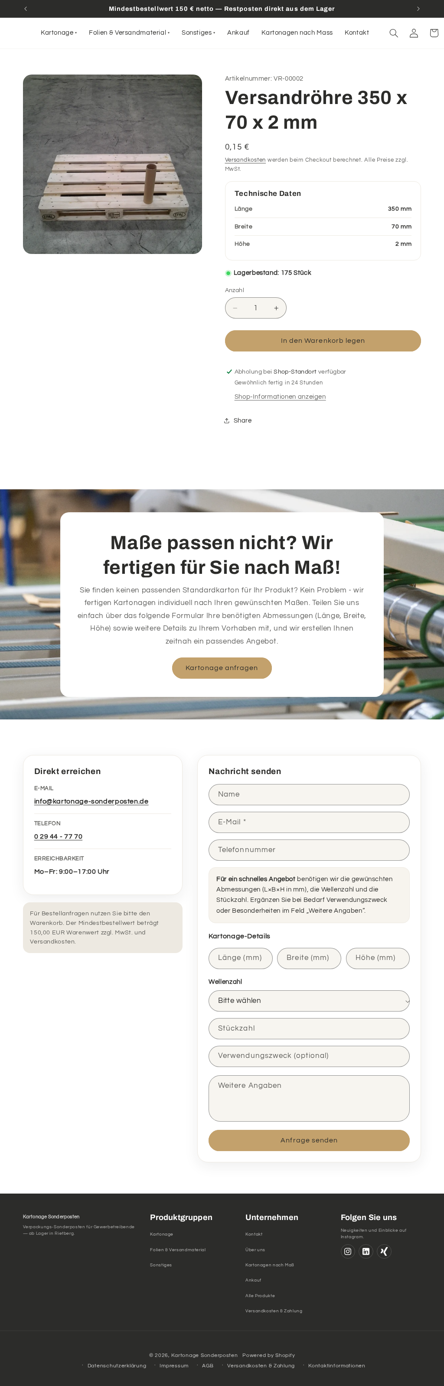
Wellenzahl (225, 982)
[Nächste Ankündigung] (418, 8)
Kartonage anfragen (222, 667)
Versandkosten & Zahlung (274, 1311)
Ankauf (253, 1280)
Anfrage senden (309, 1140)
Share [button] (243, 420)
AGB (208, 1365)
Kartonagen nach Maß (269, 1265)
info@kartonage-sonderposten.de (91, 801)
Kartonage (161, 1234)
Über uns (255, 1250)
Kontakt (253, 1234)
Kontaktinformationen (337, 1365)
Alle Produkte (260, 1296)
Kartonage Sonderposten (204, 1355)
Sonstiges (161, 1265)
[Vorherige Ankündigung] (25, 8)
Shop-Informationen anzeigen (280, 397)
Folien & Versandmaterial (178, 1250)
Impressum (174, 1365)
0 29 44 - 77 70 (58, 836)
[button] (394, 33)
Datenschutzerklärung (117, 1365)
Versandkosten (245, 160)
